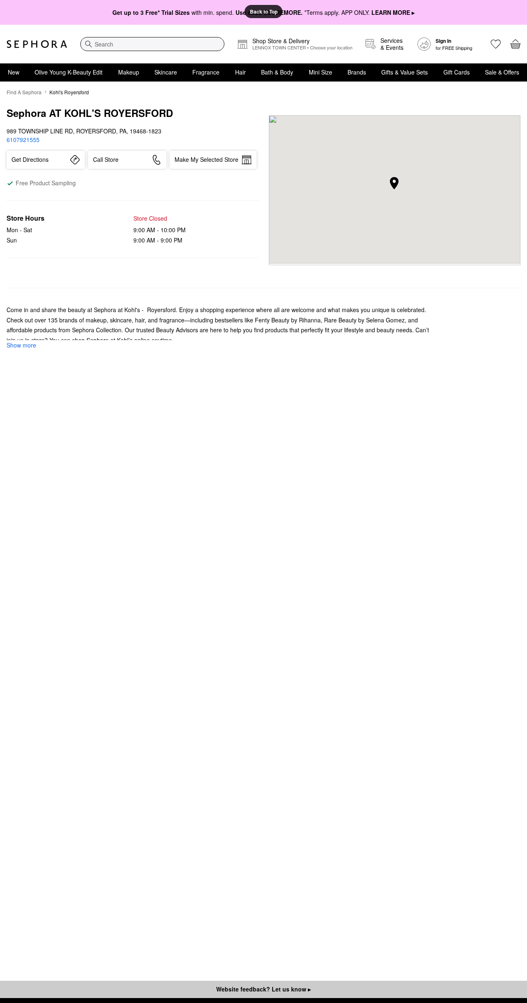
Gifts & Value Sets (404, 72)
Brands (356, 72)
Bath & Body (277, 72)
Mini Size (320, 72)
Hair (240, 72)
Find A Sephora (24, 92)
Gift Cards (456, 72)
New (13, 72)
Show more (21, 345)
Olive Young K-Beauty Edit (69, 72)
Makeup (128, 72)
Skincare (165, 72)
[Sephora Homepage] (37, 44)
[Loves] (496, 44)
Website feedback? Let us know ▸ (263, 989)
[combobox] (152, 44)
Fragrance (205, 72)
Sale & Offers (502, 72)
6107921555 (23, 139)
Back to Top (263, 11)
